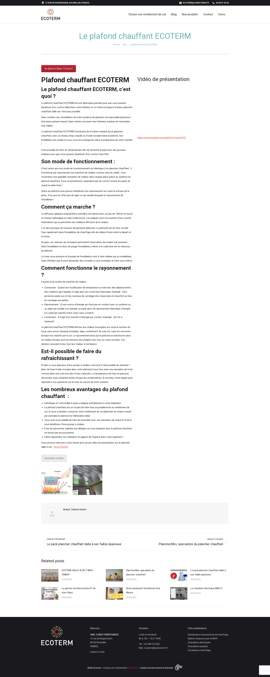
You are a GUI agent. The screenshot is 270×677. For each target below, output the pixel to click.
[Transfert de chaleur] (56, 480)
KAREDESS (134, 668)
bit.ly (61, 447)
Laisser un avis (97, 652)
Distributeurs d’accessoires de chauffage (208, 634)
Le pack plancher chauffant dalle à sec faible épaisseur (208, 572)
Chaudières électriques (199, 642)
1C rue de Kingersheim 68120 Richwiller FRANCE (101, 642)
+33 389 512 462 (151, 644)
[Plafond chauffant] (87, 480)
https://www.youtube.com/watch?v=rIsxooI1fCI (161, 137)
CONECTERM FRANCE (107, 634)
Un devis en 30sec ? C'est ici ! (59, 68)
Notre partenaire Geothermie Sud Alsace (143, 590)
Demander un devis (54, 458)
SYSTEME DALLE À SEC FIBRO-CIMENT (78, 572)
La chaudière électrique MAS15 (206, 588)
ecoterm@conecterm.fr (196, 3)
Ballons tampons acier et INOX (203, 638)
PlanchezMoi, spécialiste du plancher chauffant (140, 572)
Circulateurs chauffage (199, 650)
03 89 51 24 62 (222, 3)
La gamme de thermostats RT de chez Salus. (78, 590)
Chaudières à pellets (198, 646)
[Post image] (49, 575)
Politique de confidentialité (115, 668)
